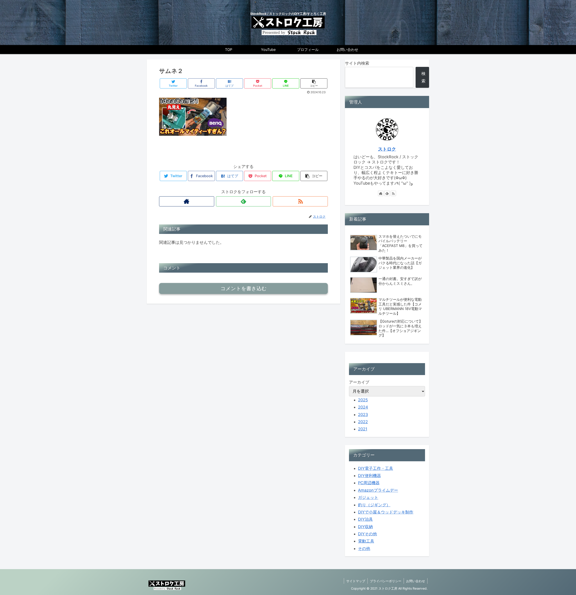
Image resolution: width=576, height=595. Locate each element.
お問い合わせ (415, 581)
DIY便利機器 (369, 475)
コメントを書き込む (243, 288)
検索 (423, 77)
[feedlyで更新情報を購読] (243, 201)
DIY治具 (365, 519)
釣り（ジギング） (374, 504)
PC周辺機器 (369, 482)
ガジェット (368, 497)
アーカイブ (359, 382)
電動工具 (366, 541)
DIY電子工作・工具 (375, 468)
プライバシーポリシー (385, 581)
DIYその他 (367, 534)
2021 (362, 429)
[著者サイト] (186, 201)
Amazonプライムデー (378, 490)
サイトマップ (355, 581)
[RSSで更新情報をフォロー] (300, 201)
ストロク (387, 149)
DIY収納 (365, 526)
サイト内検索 (357, 63)
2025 (363, 400)
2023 (363, 414)
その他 (364, 548)
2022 (363, 421)
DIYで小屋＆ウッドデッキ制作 (385, 512)
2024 (363, 407)
